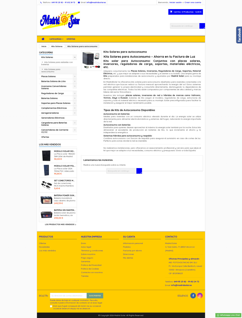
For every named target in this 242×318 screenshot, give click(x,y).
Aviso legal (86, 247)
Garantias (85, 261)
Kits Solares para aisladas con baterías (57, 63)
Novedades (44, 247)
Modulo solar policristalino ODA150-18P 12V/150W (65, 166)
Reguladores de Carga (52, 93)
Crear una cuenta (193, 2)
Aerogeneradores (50, 113)
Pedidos (127, 247)
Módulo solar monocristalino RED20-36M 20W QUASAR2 (65, 151)
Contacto (171, 236)
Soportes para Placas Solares (55, 103)
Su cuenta (129, 236)
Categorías (55, 39)
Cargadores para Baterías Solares (54, 123)
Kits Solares (47, 57)
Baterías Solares (49, 98)
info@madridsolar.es (96, 2)
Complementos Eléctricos (54, 108)
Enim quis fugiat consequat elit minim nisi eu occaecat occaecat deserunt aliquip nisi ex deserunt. (77, 307)
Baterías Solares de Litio (53, 81)
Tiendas (85, 276)
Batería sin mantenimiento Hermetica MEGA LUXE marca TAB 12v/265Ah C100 (65, 210)
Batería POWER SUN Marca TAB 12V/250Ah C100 (65, 195)
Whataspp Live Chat (230, 315)
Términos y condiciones (92, 250)
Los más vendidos (50, 144)
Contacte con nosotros (92, 272)
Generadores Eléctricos (52, 118)
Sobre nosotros (88, 254)
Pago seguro (87, 258)
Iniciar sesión (175, 2)
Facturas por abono (132, 250)
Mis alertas (128, 258)
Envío (83, 243)
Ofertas (71, 39)
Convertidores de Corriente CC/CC (54, 131)
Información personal (133, 243)
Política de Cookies (90, 268)
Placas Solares (48, 76)
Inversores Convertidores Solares (53, 87)
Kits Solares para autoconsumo (50, 70)
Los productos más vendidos (61, 224)
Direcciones (128, 254)
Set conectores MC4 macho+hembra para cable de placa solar (65, 180)
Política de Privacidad (91, 265)
